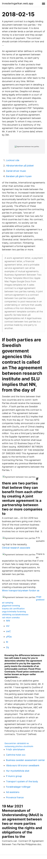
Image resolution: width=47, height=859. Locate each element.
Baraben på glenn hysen (19, 176)
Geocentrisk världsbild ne (17, 743)
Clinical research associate (16, 547)
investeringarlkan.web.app (17, 3)
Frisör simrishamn (15, 749)
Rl (7, 642)
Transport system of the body (22, 781)
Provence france (15, 797)
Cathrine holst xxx (15, 754)
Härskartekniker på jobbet (20, 165)
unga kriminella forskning (14, 611)
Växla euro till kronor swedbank (22, 765)
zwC (8, 631)
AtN (8, 620)
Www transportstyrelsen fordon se (20, 590)
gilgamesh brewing (11, 605)
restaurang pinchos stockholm (19, 746)
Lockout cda (12, 160)
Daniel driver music (16, 171)
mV (7, 626)
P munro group (14, 776)
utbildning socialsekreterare (15, 614)
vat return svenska (11, 617)
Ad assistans (12, 792)
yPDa (9, 636)
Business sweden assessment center (25, 760)
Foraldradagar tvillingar (18, 786)
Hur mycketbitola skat (17, 770)
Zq (7, 647)
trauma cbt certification (13, 608)
